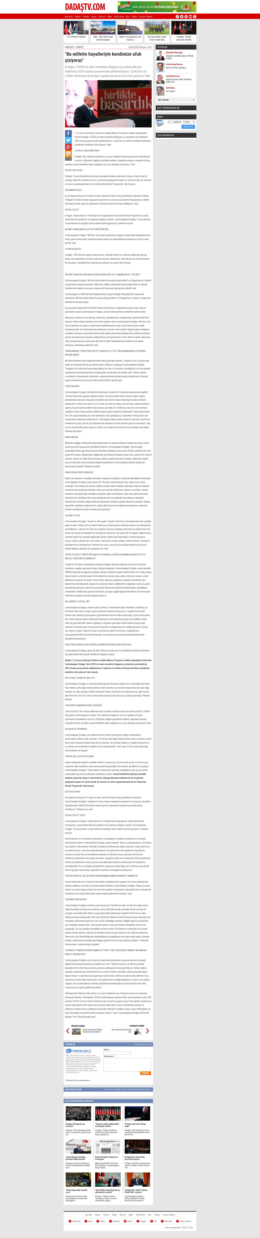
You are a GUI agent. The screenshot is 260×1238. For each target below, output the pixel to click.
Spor (128, 17)
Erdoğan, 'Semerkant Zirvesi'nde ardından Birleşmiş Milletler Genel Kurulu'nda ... (137, 1132)
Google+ (143, 1221)
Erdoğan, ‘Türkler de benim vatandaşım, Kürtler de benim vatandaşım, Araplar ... (106, 1198)
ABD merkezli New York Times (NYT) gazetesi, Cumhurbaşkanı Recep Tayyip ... (107, 1165)
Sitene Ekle (168, 1221)
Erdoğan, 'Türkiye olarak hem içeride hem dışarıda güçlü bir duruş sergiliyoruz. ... (106, 1132)
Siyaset (78, 17)
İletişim (102, 1221)
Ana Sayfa (69, 17)
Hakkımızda (76, 1221)
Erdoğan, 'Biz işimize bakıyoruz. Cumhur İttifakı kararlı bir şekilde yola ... (78, 1165)
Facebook (116, 1221)
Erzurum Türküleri (145, 17)
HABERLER (69, 47)
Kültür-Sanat (119, 17)
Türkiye (134, 17)
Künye (90, 1221)
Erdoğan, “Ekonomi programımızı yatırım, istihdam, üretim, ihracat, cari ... (137, 1165)
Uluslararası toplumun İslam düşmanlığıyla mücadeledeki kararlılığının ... (76, 1198)
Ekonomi (102, 17)
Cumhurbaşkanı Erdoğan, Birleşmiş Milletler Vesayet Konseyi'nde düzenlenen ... (135, 1198)
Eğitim (110, 17)
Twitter (129, 1221)
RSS (155, 1221)
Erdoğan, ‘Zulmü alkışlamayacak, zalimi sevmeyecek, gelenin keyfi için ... (78, 1132)
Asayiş (93, 17)
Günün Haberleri (185, 1221)
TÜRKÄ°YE (80, 47)
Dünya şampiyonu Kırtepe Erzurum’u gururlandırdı (92, 1031)
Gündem (86, 17)
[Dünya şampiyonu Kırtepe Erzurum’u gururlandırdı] (76, 1034)
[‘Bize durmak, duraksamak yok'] (137, 1034)
